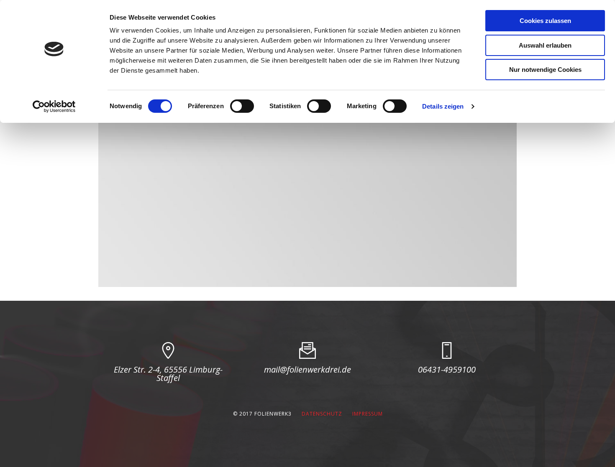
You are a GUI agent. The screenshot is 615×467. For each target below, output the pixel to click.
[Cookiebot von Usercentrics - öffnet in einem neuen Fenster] (54, 106)
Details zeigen (443, 106)
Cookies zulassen (545, 20)
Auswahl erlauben (545, 45)
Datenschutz (322, 413)
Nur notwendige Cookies (545, 69)
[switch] (242, 106)
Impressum (367, 413)
